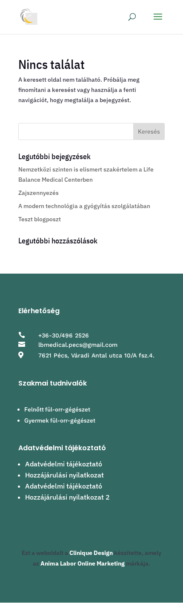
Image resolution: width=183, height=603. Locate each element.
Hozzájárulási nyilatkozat (64, 475)
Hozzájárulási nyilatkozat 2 (67, 497)
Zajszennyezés (38, 193)
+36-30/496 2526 (63, 335)
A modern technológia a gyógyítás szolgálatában (84, 206)
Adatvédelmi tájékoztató (63, 464)
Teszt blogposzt (39, 219)
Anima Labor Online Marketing (82, 563)
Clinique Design (91, 553)
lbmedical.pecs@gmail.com (77, 344)
